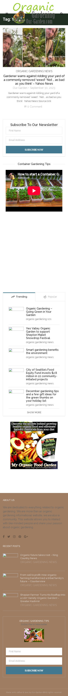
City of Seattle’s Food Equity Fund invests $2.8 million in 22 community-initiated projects (41, 374)
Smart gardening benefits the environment (42, 351)
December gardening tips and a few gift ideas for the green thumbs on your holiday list (42, 396)
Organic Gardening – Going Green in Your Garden (39, 311)
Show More (34, 412)
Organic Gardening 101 (38, 319)
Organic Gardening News (34, 71)
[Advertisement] (34, 252)
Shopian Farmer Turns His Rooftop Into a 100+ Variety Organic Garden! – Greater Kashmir (42, 598)
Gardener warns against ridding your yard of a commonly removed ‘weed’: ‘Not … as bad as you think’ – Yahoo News (34, 79)
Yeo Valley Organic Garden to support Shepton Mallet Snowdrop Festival (38, 333)
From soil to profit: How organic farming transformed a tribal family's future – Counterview (41, 578)
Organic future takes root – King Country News (39, 557)
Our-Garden (20, 88)
